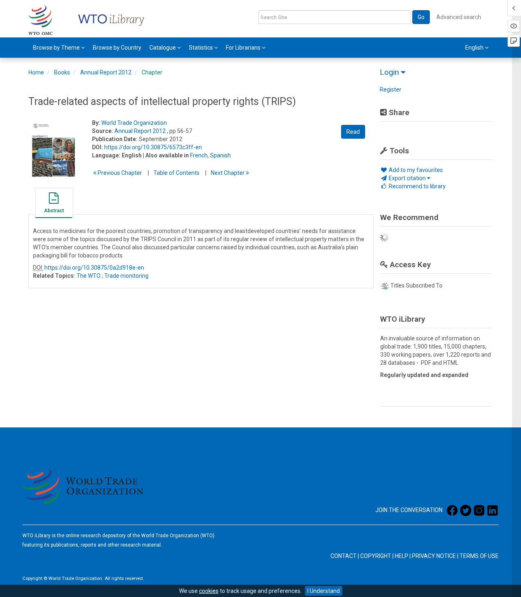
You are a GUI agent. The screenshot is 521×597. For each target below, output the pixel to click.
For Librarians (244, 47)
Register (390, 89)
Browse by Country (117, 47)
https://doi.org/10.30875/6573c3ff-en (153, 147)
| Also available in (166, 155)
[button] (53, 204)
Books (62, 72)
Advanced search (458, 17)
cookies (209, 591)
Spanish (220, 155)
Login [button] (390, 72)
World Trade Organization (134, 123)
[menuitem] (59, 47)
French (199, 155)
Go (421, 17)
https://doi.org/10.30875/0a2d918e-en (94, 267)
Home (36, 72)
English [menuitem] (475, 47)
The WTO (89, 275)
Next (228, 173)
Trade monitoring (126, 275)
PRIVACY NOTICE (434, 556)
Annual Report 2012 (105, 72)
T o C (176, 173)
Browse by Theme (57, 47)
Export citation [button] (407, 178)
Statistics (201, 47)
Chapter (152, 72)
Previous (119, 173)
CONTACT (344, 556)
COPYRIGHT (375, 556)
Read (353, 132)
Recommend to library (416, 186)
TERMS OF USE (479, 556)
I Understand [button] (323, 591)
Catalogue (163, 47)
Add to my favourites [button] (415, 170)
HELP (401, 556)
